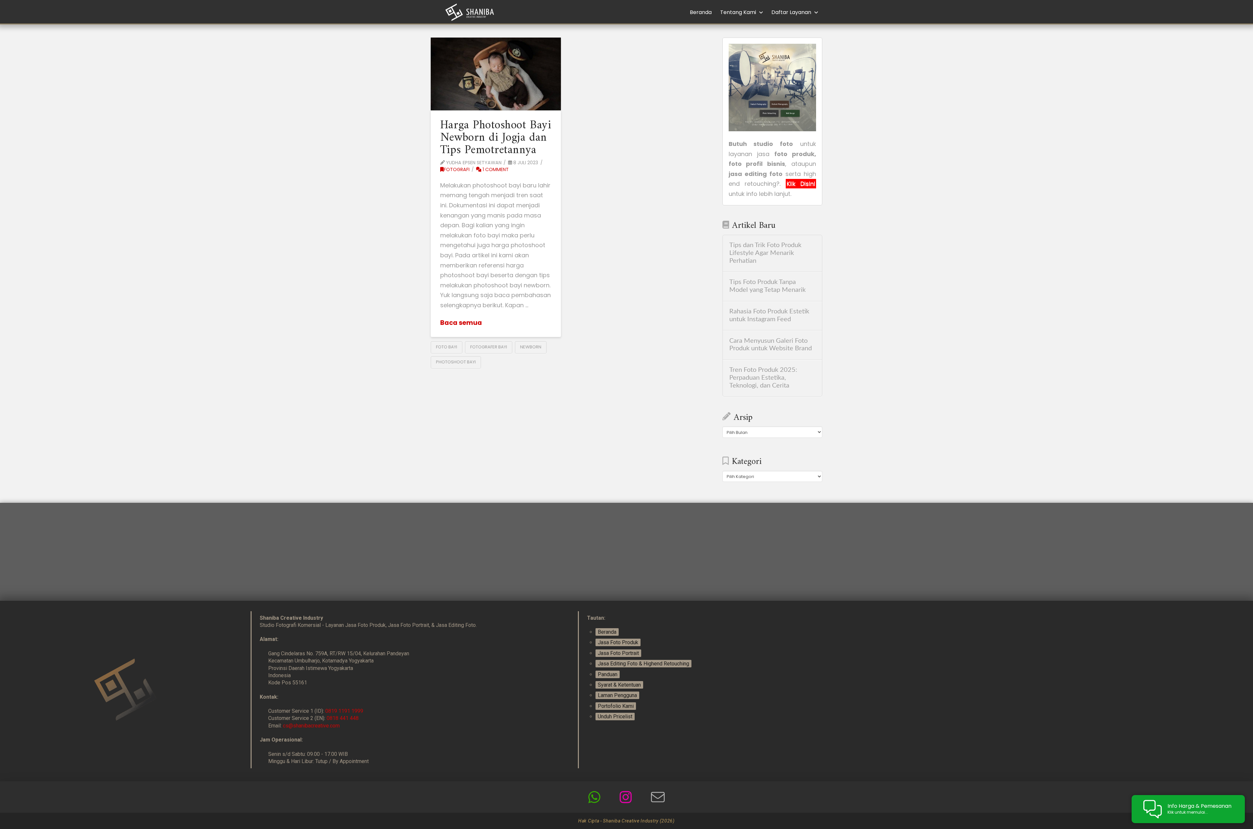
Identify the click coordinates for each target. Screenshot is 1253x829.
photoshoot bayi (456, 362)
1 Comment (495, 169)
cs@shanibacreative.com (311, 726)
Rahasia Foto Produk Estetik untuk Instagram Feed (769, 315)
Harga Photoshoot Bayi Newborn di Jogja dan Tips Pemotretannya (495, 138)
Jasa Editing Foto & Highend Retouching (643, 664)
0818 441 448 (343, 718)
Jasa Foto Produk (618, 642)
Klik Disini (801, 184)
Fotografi (457, 169)
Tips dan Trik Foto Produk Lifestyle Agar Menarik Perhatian (765, 253)
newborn (530, 347)
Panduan (607, 674)
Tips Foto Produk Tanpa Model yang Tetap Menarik (767, 286)
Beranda (607, 632)
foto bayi (446, 347)
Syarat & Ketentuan (619, 685)
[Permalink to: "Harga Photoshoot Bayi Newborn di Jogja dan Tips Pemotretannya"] (496, 74)
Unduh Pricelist (615, 716)
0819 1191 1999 (344, 711)
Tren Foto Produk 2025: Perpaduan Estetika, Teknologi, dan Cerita (763, 378)
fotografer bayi (488, 347)
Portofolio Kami (616, 706)
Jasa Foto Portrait (618, 653)
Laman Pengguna (617, 695)
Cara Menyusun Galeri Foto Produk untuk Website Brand (770, 345)
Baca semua (461, 322)
